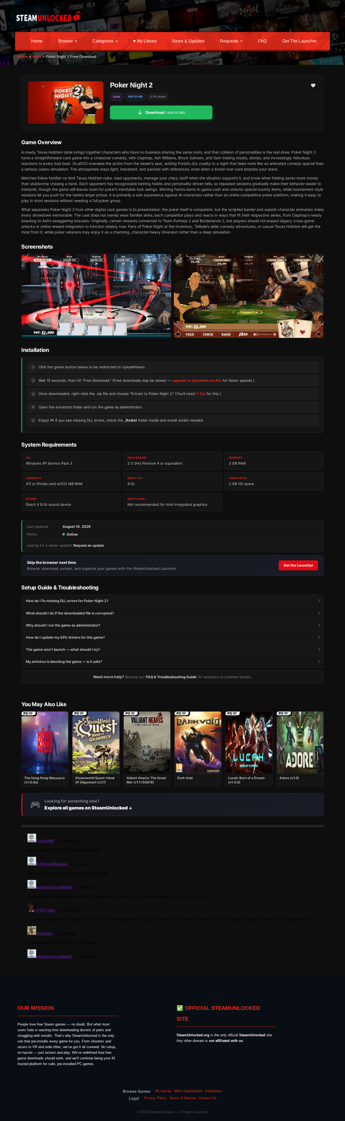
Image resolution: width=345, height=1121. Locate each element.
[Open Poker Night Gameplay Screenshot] (249, 296)
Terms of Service (182, 1097)
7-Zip (200, 393)
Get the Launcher (299, 41)
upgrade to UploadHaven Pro (197, 380)
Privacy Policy (155, 1097)
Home (37, 41)
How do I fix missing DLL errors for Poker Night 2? (67, 601)
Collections (213, 1090)
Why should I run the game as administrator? (63, 625)
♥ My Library (145, 41)
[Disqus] (172, 899)
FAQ (262, 41)
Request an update (88, 545)
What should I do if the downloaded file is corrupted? (70, 613)
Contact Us (207, 1097)
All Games (163, 1090)
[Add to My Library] (313, 85)
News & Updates (188, 41)
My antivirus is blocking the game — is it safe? (64, 661)
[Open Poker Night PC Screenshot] (96, 296)
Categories (102, 41)
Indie (37, 56)
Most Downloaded (188, 1090)
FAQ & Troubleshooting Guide (171, 677)
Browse (65, 41)
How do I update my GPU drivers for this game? (65, 637)
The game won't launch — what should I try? (63, 649)
